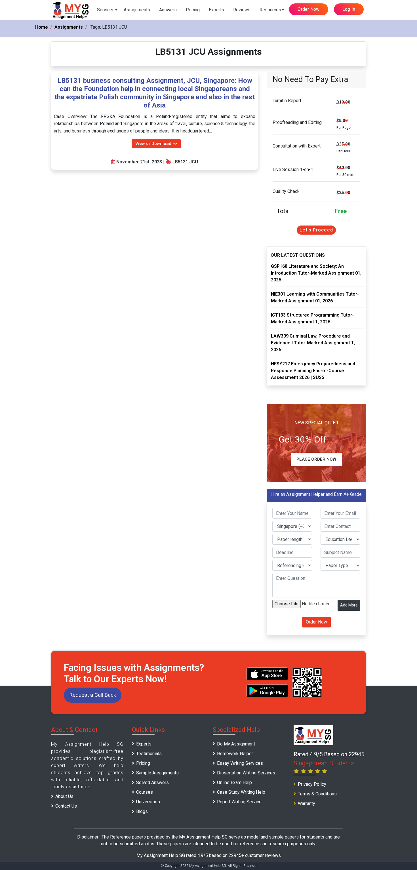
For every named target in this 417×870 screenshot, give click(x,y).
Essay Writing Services (240, 763)
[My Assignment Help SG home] (71, 10)
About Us (64, 796)
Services (106, 9)
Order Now (308, 9)
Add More (349, 605)
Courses (144, 792)
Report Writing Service (239, 801)
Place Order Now (316, 459)
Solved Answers (152, 782)
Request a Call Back (92, 695)
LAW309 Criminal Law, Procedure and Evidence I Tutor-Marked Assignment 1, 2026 (313, 342)
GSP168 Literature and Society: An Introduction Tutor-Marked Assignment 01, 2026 (316, 273)
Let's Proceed (316, 230)
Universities (148, 801)
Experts (216, 9)
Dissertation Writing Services (246, 773)
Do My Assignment (236, 744)
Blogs (142, 811)
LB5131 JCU (185, 162)
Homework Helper (235, 753)
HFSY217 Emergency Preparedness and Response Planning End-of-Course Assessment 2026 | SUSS (313, 370)
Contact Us (66, 806)
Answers (168, 9)
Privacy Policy (312, 784)
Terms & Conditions (317, 794)
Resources (270, 9)
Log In (348, 9)
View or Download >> (156, 143)
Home (41, 27)
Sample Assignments (157, 773)
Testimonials (149, 753)
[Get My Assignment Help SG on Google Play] (267, 690)
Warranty (306, 803)
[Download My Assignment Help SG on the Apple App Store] (267, 673)
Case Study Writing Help (241, 792)
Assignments (137, 9)
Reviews (241, 9)
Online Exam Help (234, 782)
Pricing (193, 9)
